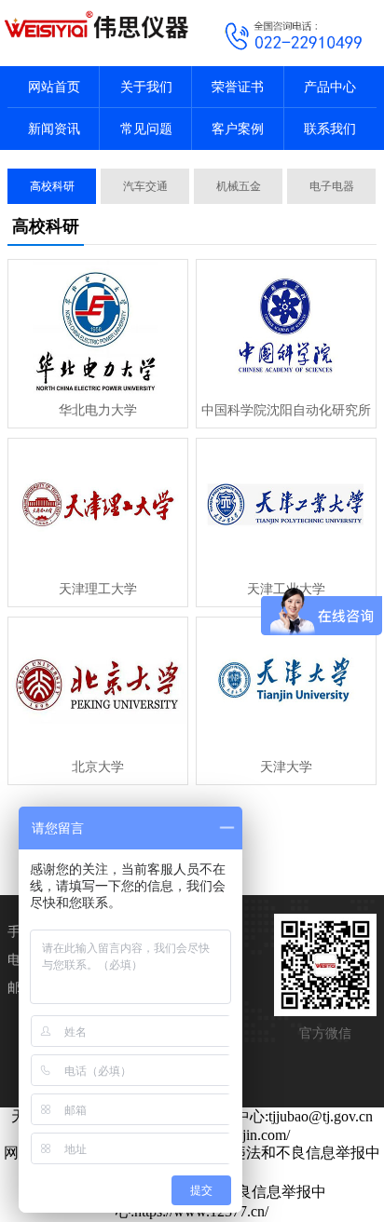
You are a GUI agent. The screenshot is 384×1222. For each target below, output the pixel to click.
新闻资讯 (54, 129)
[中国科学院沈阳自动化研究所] (286, 327)
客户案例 (238, 129)
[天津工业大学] (286, 506)
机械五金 (238, 186)
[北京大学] (97, 685)
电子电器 (331, 186)
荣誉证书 (238, 87)
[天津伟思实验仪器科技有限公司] (96, 24)
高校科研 (52, 186)
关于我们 (146, 87)
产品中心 (330, 87)
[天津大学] (286, 685)
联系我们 (330, 129)
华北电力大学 (98, 410)
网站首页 (54, 87)
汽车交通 (145, 186)
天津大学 (286, 767)
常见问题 (146, 129)
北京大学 (98, 767)
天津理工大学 (98, 589)
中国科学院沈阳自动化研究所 (286, 410)
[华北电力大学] (97, 327)
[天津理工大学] (97, 506)
